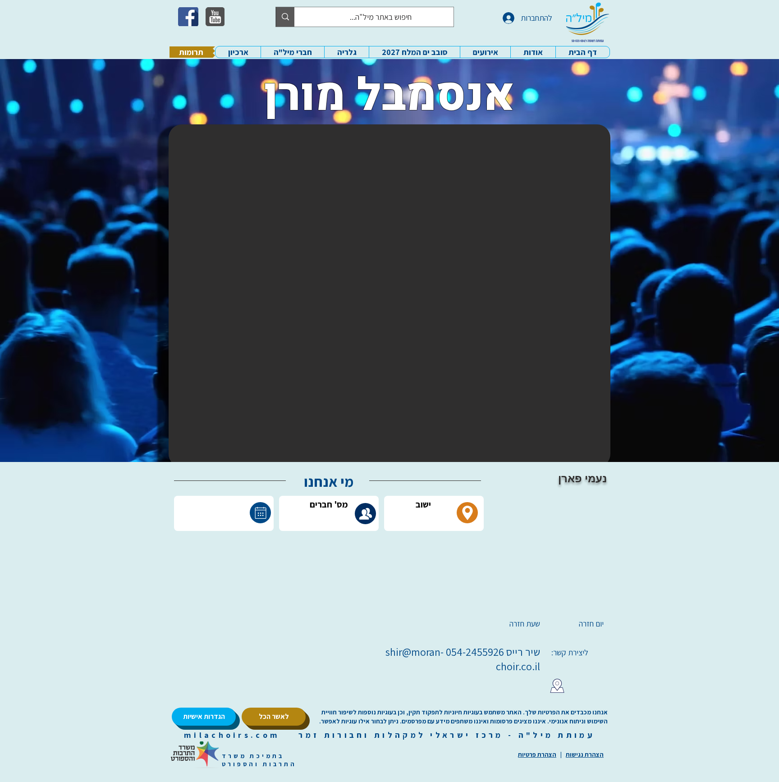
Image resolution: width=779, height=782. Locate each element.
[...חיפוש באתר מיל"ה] (285, 17)
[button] (532, 52)
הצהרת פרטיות (537, 754)
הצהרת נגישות (585, 754)
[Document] (260, 512)
